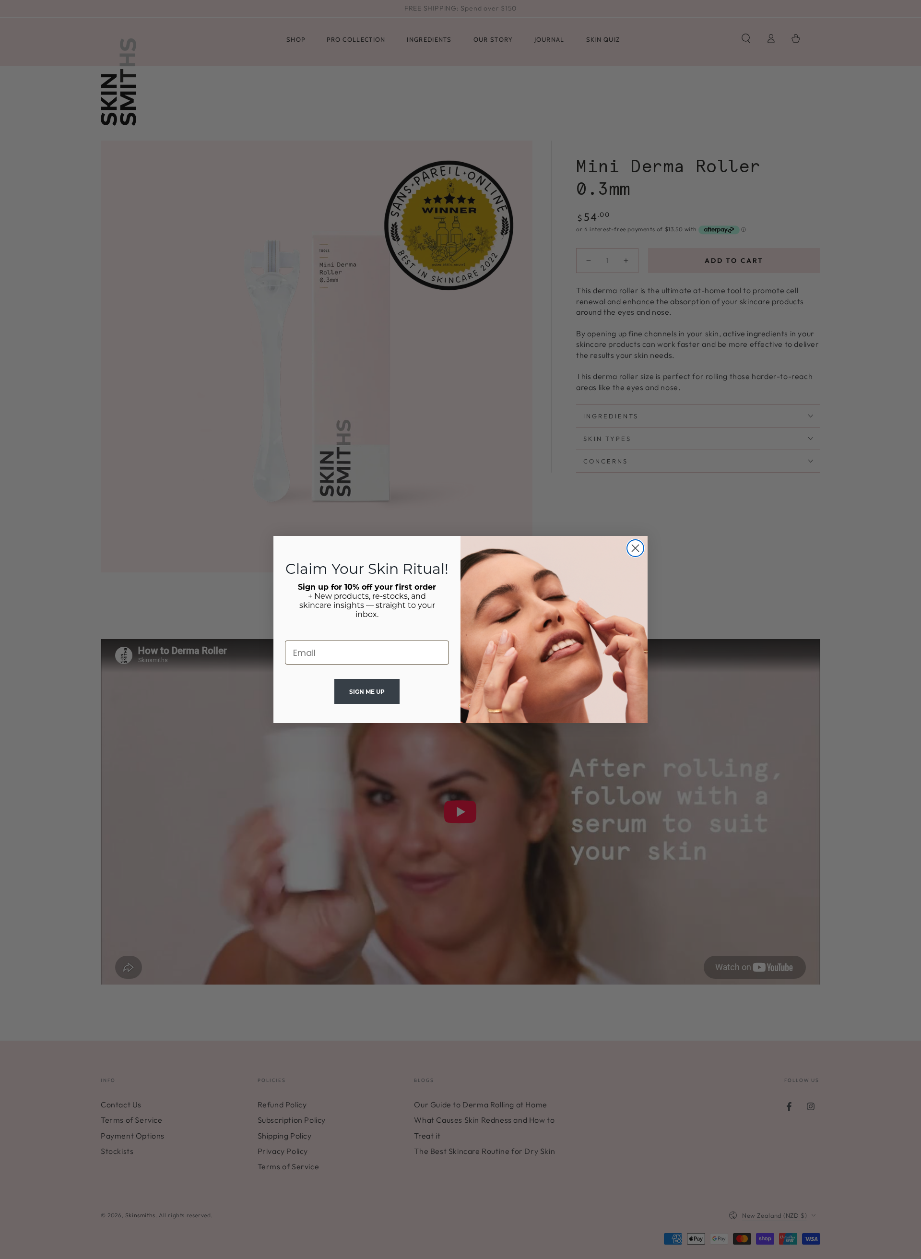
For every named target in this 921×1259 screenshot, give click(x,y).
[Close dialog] (635, 548)
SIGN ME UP (367, 691)
